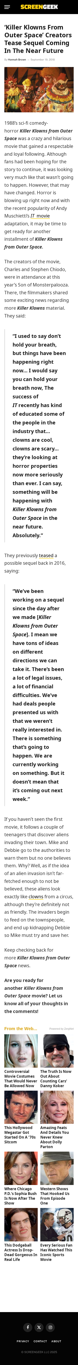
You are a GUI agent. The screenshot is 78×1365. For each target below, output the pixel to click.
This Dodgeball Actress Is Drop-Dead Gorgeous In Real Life (20, 1252)
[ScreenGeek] (39, 7)
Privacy (23, 1341)
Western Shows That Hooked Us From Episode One (54, 1196)
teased (46, 555)
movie (40, 216)
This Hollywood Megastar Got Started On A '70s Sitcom (20, 1134)
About (56, 1341)
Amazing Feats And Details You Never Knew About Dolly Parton (54, 1137)
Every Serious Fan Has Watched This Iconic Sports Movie (56, 1252)
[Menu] (7, 7)
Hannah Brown (17, 59)
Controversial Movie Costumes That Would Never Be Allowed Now (20, 1078)
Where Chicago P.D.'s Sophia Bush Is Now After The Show (20, 1196)
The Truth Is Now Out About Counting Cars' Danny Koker (56, 1078)
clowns (36, 897)
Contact (40, 1341)
